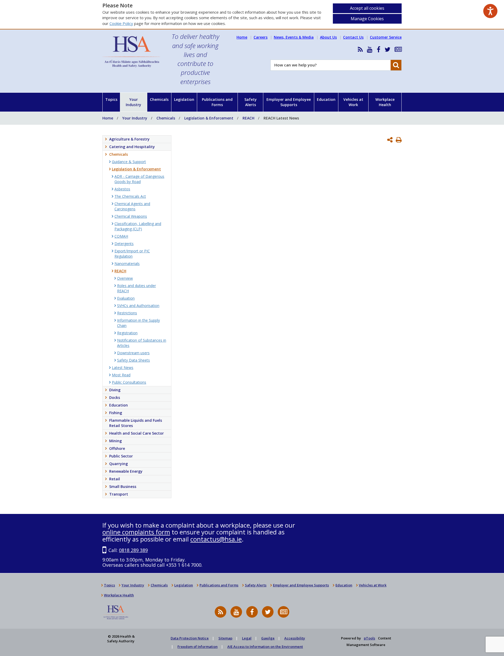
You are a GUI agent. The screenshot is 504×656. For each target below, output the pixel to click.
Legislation (184, 99)
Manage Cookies (367, 19)
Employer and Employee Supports (288, 102)
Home (242, 37)
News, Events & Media (294, 37)
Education (326, 99)
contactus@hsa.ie (216, 539)
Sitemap (225, 638)
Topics (111, 99)
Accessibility (294, 638)
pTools (369, 638)
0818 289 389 (133, 550)
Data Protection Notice (190, 638)
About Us (328, 37)
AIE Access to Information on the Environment (265, 646)
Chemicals (159, 99)
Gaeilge (268, 638)
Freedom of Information (197, 646)
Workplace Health (385, 102)
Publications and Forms (217, 102)
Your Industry (133, 102)
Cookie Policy (121, 23)
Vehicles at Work (353, 102)
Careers (260, 37)
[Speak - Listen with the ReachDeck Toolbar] (490, 11)
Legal (246, 638)
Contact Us (353, 37)
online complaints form (136, 532)
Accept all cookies (367, 8)
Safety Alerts (250, 102)
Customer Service (386, 37)
